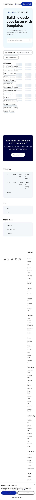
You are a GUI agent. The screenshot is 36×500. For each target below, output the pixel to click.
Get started (27, 4)
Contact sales (8, 4)
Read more (27, 490)
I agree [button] (9, 493)
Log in (17, 4)
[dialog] (18, 491)
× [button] (34, 484)
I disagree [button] (26, 493)
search (30, 40)
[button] (18, 497)
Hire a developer (18, 155)
